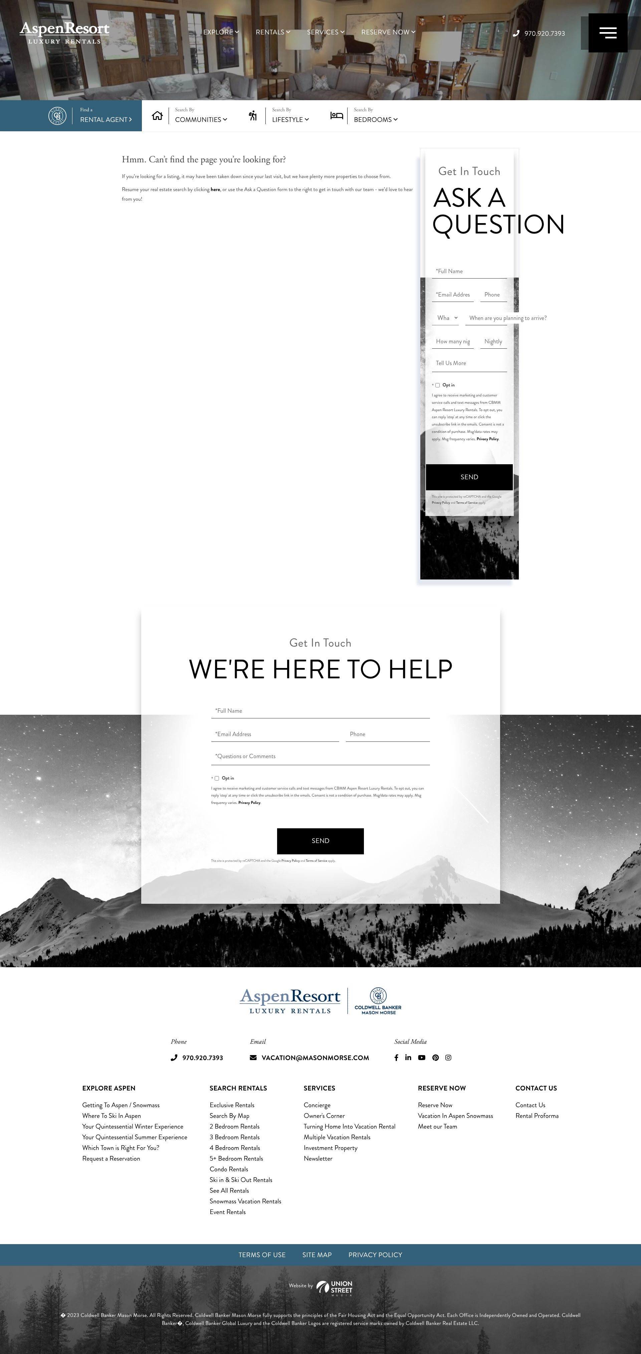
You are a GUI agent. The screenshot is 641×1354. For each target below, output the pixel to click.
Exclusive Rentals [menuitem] (232, 1105)
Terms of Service (466, 502)
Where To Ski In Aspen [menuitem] (111, 1116)
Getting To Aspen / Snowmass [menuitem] (121, 1105)
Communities (198, 120)
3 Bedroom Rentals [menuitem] (235, 1137)
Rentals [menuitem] (270, 32)
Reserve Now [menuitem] (385, 32)
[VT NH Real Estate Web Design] (320, 1289)
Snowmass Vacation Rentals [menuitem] (245, 1201)
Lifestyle (287, 120)
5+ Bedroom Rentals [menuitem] (236, 1158)
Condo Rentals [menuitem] (229, 1169)
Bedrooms (373, 120)
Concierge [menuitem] (317, 1105)
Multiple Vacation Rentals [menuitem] (337, 1137)
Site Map (317, 1255)
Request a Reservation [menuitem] (111, 1158)
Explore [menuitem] (218, 32)
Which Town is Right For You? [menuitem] (120, 1148)
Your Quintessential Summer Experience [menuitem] (134, 1137)
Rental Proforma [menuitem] (537, 1116)
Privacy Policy (488, 439)
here (215, 189)
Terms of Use (262, 1255)
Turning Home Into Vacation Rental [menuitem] (350, 1126)
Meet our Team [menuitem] (437, 1126)
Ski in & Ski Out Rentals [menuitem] (241, 1180)
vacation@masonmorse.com (315, 1058)
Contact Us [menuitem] (530, 1105)
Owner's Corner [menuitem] (324, 1116)
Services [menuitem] (323, 32)
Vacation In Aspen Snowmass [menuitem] (455, 1116)
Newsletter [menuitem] (318, 1158)
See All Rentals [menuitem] (229, 1190)
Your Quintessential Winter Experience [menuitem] (132, 1126)
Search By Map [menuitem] (229, 1116)
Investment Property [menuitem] (331, 1148)
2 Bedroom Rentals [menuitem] (235, 1126)
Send (469, 477)
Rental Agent (104, 116)
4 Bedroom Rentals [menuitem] (235, 1148)
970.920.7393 (544, 33)
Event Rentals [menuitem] (228, 1212)
